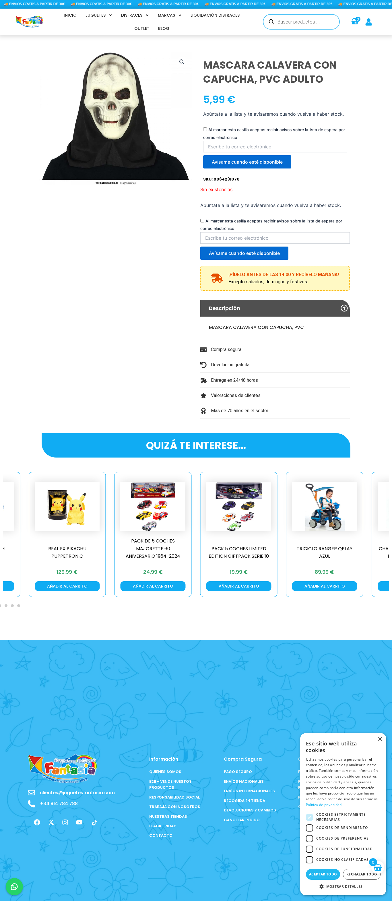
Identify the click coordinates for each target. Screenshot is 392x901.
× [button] (380, 739)
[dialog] (343, 814)
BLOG (163, 28)
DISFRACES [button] (131, 15)
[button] (182, 62)
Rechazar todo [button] (361, 874)
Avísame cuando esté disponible (247, 162)
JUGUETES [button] (95, 15)
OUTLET (142, 28)
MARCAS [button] (166, 15)
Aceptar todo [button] (323, 874)
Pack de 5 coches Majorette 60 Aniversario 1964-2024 (153, 548)
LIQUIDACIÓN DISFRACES (215, 15)
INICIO (70, 15)
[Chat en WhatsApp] (14, 886)
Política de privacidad (324, 804)
